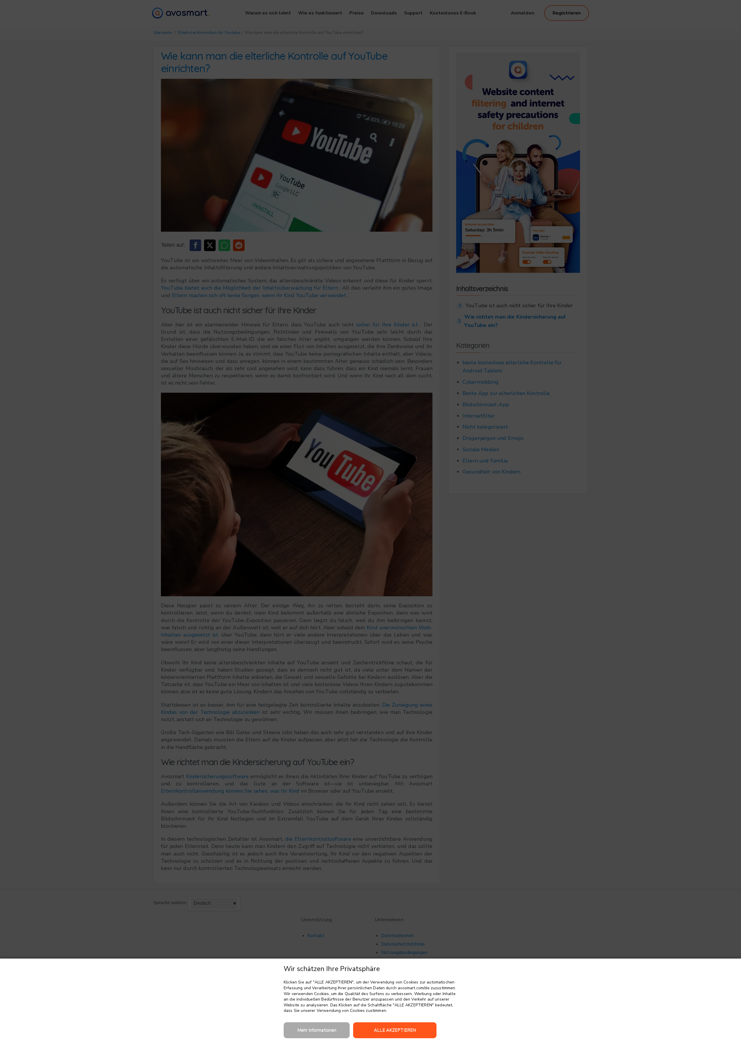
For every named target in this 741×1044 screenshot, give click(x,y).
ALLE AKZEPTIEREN (395, 1030)
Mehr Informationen (316, 1030)
